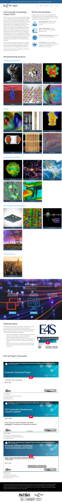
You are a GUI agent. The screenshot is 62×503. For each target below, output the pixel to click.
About (41, 5)
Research (46, 5)
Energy (5, 109)
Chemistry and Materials (11, 61)
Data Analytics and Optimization (14, 206)
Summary (12, 312)
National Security (9, 254)
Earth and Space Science (11, 157)
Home (37, 5)
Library (56, 5)
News (51, 5)
